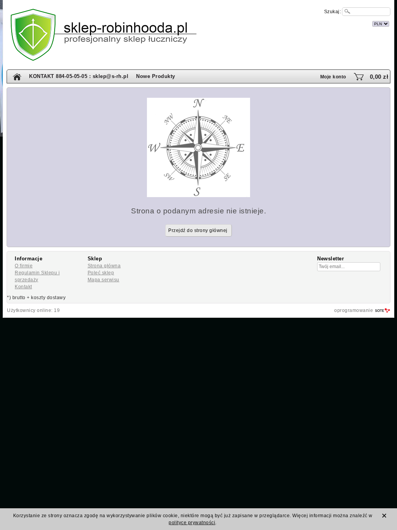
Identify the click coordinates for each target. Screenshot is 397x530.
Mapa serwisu (103, 279)
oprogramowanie (353, 310)
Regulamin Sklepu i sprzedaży (37, 276)
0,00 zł (379, 76)
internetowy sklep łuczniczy (233, 23)
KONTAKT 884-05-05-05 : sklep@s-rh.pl (78, 76)
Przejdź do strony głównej (198, 230)
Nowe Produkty (155, 76)
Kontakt (23, 286)
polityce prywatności (192, 522)
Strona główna (104, 265)
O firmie (24, 265)
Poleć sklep (101, 272)
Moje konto (333, 77)
